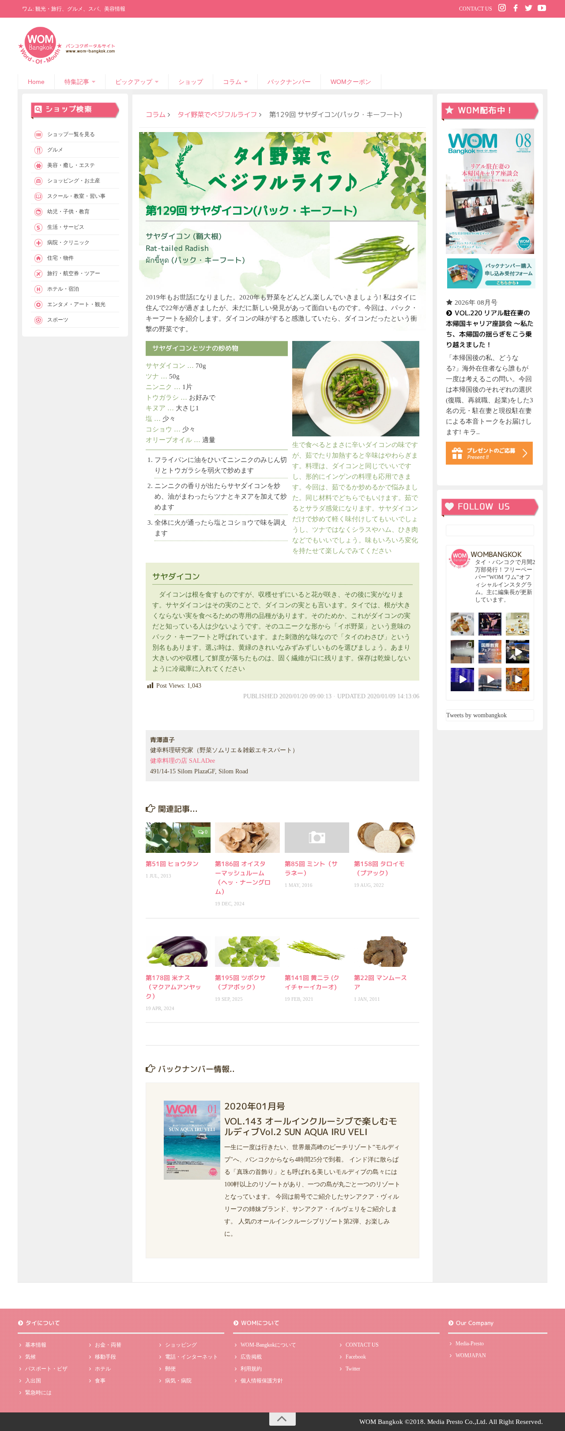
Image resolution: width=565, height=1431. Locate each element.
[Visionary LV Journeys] (517, 651)
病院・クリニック (68, 242)
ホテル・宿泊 (63, 289)
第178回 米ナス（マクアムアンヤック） (173, 986)
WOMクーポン (351, 81)
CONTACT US (475, 9)
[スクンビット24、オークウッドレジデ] (517, 679)
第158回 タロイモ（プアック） (379, 868)
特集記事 (76, 81)
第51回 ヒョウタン (172, 863)
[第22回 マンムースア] (386, 951)
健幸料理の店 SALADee (182, 760)
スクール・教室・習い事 (76, 196)
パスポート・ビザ (46, 1369)
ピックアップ (133, 81)
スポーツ (57, 320)
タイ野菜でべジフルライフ (217, 114)
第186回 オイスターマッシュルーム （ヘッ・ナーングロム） (243, 877)
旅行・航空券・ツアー (73, 273)
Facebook (356, 1357)
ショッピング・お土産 (73, 181)
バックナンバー (289, 81)
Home (36, 81)
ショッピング (181, 1345)
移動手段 (105, 1357)
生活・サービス (65, 227)
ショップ (190, 81)
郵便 (170, 1369)
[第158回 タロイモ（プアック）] (386, 837)
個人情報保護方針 (262, 1381)
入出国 (33, 1381)
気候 (30, 1357)
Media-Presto (470, 1343)
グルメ (55, 150)
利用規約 (251, 1369)
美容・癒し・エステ (71, 165)
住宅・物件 (60, 258)
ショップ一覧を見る (71, 134)
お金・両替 (108, 1345)
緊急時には (38, 1392)
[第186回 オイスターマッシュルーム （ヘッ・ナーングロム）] (247, 837)
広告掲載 (251, 1357)
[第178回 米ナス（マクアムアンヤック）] (178, 951)
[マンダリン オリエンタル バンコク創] (517, 624)
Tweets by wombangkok (476, 715)
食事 (100, 1381)
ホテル (103, 1369)
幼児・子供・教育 (68, 211)
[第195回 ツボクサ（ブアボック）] (247, 951)
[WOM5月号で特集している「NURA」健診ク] (462, 651)
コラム (232, 81)
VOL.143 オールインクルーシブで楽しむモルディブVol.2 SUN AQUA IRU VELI (310, 1126)
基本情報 (35, 1345)
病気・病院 (178, 1381)
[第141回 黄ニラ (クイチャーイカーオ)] (317, 951)
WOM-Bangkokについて (268, 1345)
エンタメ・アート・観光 (76, 304)
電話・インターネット (191, 1357)
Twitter (353, 1369)
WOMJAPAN (471, 1355)
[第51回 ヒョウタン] (178, 837)
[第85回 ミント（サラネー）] (317, 837)
